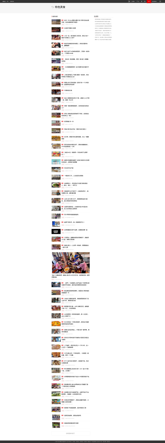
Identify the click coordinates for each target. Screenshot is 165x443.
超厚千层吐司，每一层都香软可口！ (74, 222)
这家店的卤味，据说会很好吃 (72, 415)
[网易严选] (138, 1)
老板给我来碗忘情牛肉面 (71, 423)
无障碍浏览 (12, 1)
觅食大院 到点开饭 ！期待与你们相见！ (75, 129)
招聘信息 (81, 441)
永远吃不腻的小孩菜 (70, 28)
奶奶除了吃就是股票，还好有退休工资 (75, 408)
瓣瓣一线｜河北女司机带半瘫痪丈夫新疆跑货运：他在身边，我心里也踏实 (104, 39)
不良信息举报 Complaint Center (96, 441)
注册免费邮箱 (154, 1)
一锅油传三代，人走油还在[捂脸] (73, 175)
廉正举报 (104, 441)
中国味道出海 (68, 90)
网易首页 (4, 1)
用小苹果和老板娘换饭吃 (71, 214)
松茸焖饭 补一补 (69, 121)
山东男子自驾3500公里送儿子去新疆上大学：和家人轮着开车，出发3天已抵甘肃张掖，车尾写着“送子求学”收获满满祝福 (104, 23)
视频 (63, 24)
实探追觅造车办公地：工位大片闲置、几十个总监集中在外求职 (104, 32)
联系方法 (77, 441)
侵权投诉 (108, 441)
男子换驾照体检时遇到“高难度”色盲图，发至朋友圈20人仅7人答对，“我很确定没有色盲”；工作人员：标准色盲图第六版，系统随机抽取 (104, 21)
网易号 (53, 279)
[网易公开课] (133, 1)
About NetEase (69, 441)
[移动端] (129, 1)
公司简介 (73, 441)
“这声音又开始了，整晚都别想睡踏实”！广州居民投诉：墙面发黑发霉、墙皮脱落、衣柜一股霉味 (104, 35)
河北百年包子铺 (68, 168)
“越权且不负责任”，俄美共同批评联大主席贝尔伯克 (104, 30)
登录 (149, 1)
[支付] (141, 1)
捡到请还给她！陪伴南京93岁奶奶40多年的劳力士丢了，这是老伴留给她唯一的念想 (104, 19)
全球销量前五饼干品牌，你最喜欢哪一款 (75, 230)
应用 (7, 1)
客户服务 (85, 441)
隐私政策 (89, 441)
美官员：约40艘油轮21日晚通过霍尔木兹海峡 (104, 28)
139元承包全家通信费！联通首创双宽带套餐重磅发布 (104, 26)
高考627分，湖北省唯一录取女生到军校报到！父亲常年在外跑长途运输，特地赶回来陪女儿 (104, 37)
